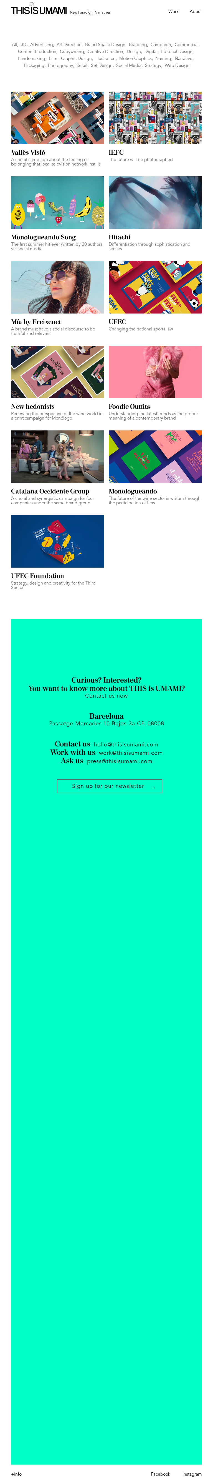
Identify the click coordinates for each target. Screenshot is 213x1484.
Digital (151, 52)
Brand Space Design (105, 45)
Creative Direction (105, 52)
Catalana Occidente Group (50, 491)
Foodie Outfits (129, 407)
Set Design (102, 66)
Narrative (183, 59)
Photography (60, 66)
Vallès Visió (28, 153)
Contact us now (106, 696)
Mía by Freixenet (36, 322)
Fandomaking (31, 59)
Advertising (41, 45)
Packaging (34, 66)
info (16, 1474)
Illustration (105, 59)
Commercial (187, 45)
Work (173, 12)
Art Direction (69, 45)
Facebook (160, 1474)
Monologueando (133, 491)
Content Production (37, 52)
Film (53, 59)
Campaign (161, 45)
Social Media (128, 66)
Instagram (192, 1474)
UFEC (117, 322)
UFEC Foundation (37, 576)
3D (24, 45)
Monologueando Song (43, 237)
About (196, 12)
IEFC (116, 153)
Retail (82, 66)
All (14, 45)
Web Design (177, 66)
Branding (138, 45)
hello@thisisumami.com (126, 745)
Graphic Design (76, 59)
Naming (163, 59)
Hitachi (119, 237)
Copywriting (72, 52)
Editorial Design (176, 52)
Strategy (153, 66)
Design (134, 52)
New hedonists (33, 407)
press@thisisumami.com (120, 761)
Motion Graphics (135, 59)
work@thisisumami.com (131, 753)
